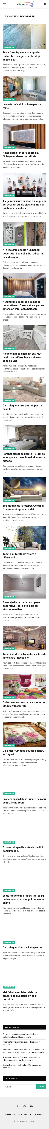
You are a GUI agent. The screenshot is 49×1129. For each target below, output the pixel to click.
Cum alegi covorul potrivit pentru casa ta (22, 407)
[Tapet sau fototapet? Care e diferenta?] (24, 538)
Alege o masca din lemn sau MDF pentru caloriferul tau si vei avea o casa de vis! (23, 357)
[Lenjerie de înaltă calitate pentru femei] (24, 88)
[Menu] (4, 4)
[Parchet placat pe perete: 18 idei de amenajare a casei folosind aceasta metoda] (24, 437)
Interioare (10, 1115)
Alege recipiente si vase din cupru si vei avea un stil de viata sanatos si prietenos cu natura (24, 205)
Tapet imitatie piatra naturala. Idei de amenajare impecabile (24, 656)
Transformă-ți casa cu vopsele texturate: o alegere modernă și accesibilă (21, 56)
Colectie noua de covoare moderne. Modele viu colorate (24, 704)
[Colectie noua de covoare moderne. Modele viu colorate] (24, 686)
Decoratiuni (9, 47)
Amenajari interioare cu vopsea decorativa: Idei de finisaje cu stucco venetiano (21, 606)
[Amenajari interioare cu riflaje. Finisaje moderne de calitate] (24, 136)
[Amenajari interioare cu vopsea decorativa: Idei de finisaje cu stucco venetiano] (24, 586)
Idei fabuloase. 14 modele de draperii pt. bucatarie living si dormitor (20, 996)
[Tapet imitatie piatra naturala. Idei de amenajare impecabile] (24, 638)
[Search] (45, 4)
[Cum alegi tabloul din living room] (24, 931)
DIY (31, 1115)
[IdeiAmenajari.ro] (24, 4)
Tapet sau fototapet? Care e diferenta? (19, 555)
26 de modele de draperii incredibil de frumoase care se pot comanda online (23, 899)
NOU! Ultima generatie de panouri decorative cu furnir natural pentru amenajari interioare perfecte (23, 305)
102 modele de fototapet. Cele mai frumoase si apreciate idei (23, 507)
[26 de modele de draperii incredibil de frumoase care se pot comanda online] (24, 879)
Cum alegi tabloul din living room (22, 947)
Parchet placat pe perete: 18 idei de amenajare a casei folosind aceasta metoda (24, 457)
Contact (39, 1115)
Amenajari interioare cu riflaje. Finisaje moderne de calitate (21, 154)
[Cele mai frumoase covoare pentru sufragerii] (24, 734)
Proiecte (22, 1115)
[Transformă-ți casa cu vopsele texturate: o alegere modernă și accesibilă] (24, 36)
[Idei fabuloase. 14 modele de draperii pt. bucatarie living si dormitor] (24, 976)
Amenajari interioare (27, 1121)
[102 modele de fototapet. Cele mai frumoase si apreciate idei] (24, 489)
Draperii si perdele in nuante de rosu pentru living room (24, 800)
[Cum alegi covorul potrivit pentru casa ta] (24, 389)
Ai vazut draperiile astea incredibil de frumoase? (23, 849)
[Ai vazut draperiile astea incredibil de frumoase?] (24, 831)
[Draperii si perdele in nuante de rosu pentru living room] (24, 783)
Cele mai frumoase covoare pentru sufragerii (23, 752)
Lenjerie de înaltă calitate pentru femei (22, 106)
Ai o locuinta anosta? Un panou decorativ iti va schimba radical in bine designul (23, 253)
